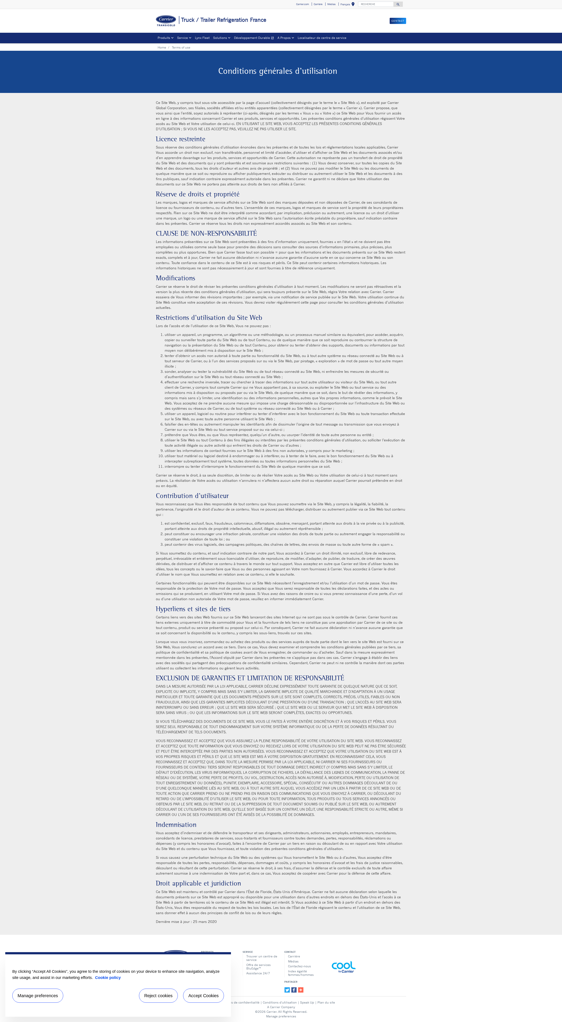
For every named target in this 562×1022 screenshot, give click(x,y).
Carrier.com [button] (302, 4)
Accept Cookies (203, 995)
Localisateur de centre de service (322, 38)
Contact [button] (397, 20)
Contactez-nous (299, 966)
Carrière (294, 956)
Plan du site (326, 1002)
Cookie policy (108, 977)
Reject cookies (158, 995)
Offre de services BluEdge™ (258, 966)
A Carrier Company (281, 1007)
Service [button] (182, 38)
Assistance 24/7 (258, 973)
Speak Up (307, 1002)
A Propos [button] (284, 38)
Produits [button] (164, 38)
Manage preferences (281, 1016)
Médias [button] (331, 4)
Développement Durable (255, 38)
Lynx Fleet (202, 38)
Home (162, 47)
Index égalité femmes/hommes (301, 973)
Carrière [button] (318, 4)
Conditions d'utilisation (280, 1002)
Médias (293, 961)
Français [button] (348, 5)
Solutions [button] (220, 38)
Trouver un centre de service (261, 958)
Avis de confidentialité (243, 1002)
